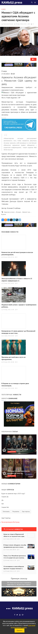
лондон (19, 212)
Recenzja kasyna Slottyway (10, 522)
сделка (4, 214)
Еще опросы (26, 511)
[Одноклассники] (5, 220)
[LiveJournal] (17, 220)
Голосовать (6, 511)
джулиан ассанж (9, 212)
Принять (19, 630)
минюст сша (26, 212)
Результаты (15, 511)
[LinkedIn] (14, 220)
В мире (4, 9)
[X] (11, 220)
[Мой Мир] (8, 220)
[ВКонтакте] (3, 220)
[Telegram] (20, 220)
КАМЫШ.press (12, 2)
